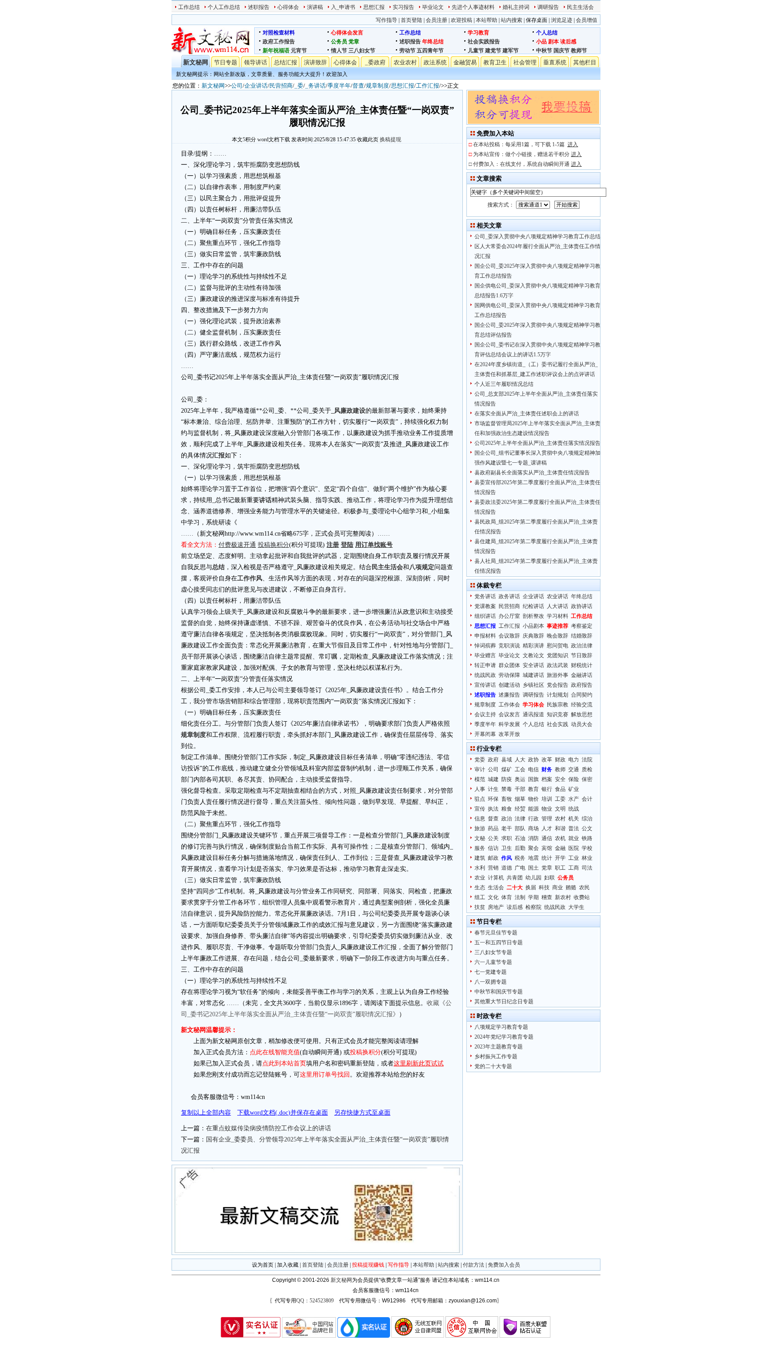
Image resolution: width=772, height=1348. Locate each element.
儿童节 (476, 50)
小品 (541, 41)
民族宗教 (557, 704)
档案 (546, 779)
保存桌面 (536, 20)
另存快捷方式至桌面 (362, 1112)
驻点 (479, 799)
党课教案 (485, 606)
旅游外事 (557, 675)
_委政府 (375, 62)
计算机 (496, 878)
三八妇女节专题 (493, 952)
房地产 (496, 907)
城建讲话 (533, 675)
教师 (560, 769)
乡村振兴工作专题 (495, 1056)
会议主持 (485, 714)
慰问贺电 (557, 645)
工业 (573, 858)
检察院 (533, 907)
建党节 (493, 50)
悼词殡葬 (485, 645)
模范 (479, 779)
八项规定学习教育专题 (501, 1027)
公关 (493, 838)
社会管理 (525, 62)
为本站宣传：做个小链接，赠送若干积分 (527, 154)
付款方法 (473, 1265)
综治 (587, 819)
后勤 (520, 848)
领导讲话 (255, 62)
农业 (479, 878)
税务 (520, 858)
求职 (506, 838)
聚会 (533, 848)
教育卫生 (495, 62)
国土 (533, 868)
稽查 (546, 897)
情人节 (339, 50)
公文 (587, 828)
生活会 (496, 887)
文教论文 (533, 655)
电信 (533, 769)
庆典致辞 (533, 636)
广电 (520, 868)
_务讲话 (315, 85)
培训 (546, 799)
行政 (533, 819)
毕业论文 (433, 7)
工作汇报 (427, 85)
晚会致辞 (557, 636)
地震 (533, 858)
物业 (546, 809)
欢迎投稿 (461, 20)
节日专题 (225, 62)
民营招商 (281, 85)
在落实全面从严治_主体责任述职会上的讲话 (526, 413)
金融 (560, 848)
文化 (493, 897)
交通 (573, 769)
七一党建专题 (490, 972)
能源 (533, 809)
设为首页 (262, 1265)
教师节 (579, 50)
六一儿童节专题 (493, 962)
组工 (479, 897)
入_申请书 (343, 7)
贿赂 (571, 887)
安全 (560, 779)
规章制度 (377, 85)
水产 (573, 799)
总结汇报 (285, 62)
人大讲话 (557, 606)
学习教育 (478, 33)
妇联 (549, 878)
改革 (546, 759)
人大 (520, 759)
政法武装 (557, 665)
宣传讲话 (485, 685)
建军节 (511, 50)
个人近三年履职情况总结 (503, 384)
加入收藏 (287, 1265)
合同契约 (581, 695)
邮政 (493, 858)
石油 (520, 838)
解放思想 (581, 714)
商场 (533, 828)
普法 (573, 828)
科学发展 (509, 724)
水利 (479, 868)
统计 (546, 858)
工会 (520, 769)
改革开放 (509, 734)
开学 (560, 858)
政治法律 (581, 645)
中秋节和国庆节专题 (498, 992)
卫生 (506, 848)
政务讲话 (509, 596)
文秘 (479, 838)
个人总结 (547, 33)
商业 (557, 887)
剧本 (553, 41)
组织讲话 (485, 616)
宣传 (479, 809)
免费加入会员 (504, 1265)
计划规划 (557, 695)
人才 (546, 828)
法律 (520, 819)
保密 (587, 779)
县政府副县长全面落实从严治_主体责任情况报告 (532, 472)
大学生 (576, 907)
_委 (298, 85)
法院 (587, 759)
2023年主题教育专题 (498, 1047)
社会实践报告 (484, 41)
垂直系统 (554, 62)
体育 (506, 897)
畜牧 (506, 799)
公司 (237, 85)
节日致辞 (581, 655)
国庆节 (562, 50)
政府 (493, 759)
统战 (573, 809)
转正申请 (485, 665)
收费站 (582, 897)
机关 (573, 819)
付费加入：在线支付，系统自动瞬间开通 (527, 164)
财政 (560, 759)
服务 (479, 848)
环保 (493, 799)
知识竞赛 (557, 714)
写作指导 (386, 20)
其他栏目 (584, 62)
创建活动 (509, 685)
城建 (493, 779)
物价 (533, 799)
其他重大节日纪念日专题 (503, 1001)
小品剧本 (533, 626)
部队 (520, 828)
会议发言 (509, 714)
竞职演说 (509, 645)
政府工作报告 (279, 41)
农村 (560, 819)
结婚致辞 (581, 636)
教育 (533, 789)
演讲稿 (315, 7)
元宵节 (299, 50)
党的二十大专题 (493, 1066)
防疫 (506, 779)
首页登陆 (411, 20)
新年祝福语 (276, 50)
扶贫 (479, 907)
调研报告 (548, 7)
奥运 (520, 779)
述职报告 (258, 7)
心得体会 (288, 7)
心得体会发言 (347, 33)
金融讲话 (581, 675)
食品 (560, 789)
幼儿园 (533, 878)
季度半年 (339, 85)
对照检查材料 (279, 33)
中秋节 (544, 50)
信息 (479, 819)
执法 (493, 809)
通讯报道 (533, 714)
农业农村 (405, 62)
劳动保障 (509, 675)
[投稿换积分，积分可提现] (533, 122)
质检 (587, 769)
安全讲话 (533, 665)
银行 (546, 789)
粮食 (506, 809)
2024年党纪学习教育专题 (503, 1037)
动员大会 (581, 724)
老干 (506, 828)
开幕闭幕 (485, 734)
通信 (546, 838)
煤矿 (506, 769)
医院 (573, 848)
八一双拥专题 (490, 982)
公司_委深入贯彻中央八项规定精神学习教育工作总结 (537, 236)
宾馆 (546, 848)
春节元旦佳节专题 (495, 933)
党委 (479, 759)
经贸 (520, 809)
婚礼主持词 (516, 7)
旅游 (479, 828)
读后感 (568, 41)
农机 (560, 838)
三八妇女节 (361, 50)
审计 (479, 769)
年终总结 (433, 41)
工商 (573, 868)
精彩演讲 (533, 645)
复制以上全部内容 (206, 1112)
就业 (573, 838)
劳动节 (407, 50)
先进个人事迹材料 (473, 7)
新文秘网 (195, 62)
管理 (546, 819)
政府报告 (581, 685)
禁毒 (506, 789)
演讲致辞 (315, 62)
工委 (560, 799)
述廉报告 (509, 695)
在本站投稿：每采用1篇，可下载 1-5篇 (525, 144)
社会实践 (557, 724)
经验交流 (581, 704)
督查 (358, 85)
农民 (584, 887)
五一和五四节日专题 (498, 942)
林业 (587, 858)
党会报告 (557, 685)
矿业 (573, 789)
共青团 (515, 878)
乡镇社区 (533, 685)
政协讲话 (581, 606)
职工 (560, 868)
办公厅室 (509, 616)
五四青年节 (430, 50)
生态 (479, 887)
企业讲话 (256, 85)
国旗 (533, 779)
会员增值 (586, 20)
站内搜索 (511, 20)
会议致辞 (509, 636)
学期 (533, 897)
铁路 (587, 838)
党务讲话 (485, 596)
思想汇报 (374, 7)
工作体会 (509, 704)
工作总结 (189, 7)
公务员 (339, 41)
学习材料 (557, 616)
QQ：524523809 (315, 1300)
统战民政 (485, 675)
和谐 (560, 828)
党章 (353, 41)
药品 (493, 828)
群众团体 (509, 665)
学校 (587, 848)
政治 (506, 819)
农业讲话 (557, 596)
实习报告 (403, 7)
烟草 (520, 799)
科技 (544, 887)
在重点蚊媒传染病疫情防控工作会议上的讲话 (268, 1128)
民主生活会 (580, 7)
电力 (573, 759)
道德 (506, 868)
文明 (560, 809)
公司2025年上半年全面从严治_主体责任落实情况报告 (537, 443)
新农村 (563, 897)
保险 (573, 779)
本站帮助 (486, 20)
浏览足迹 (561, 20)
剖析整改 (533, 616)
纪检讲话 (533, 606)
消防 (533, 838)
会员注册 (436, 20)
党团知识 (557, 655)
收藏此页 (367, 139)
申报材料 (485, 636)
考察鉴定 (581, 626)
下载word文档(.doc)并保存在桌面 (282, 1112)
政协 (533, 759)
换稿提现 (390, 139)
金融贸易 (465, 62)
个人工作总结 (224, 7)
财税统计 (581, 665)
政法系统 (435, 62)
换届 (530, 887)
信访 (493, 848)
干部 (520, 789)
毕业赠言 (485, 655)
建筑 (479, 858)
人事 (479, 789)
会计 (587, 799)
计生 (493, 789)
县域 (506, 759)
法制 (520, 897)
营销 (493, 868)
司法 (587, 868)
